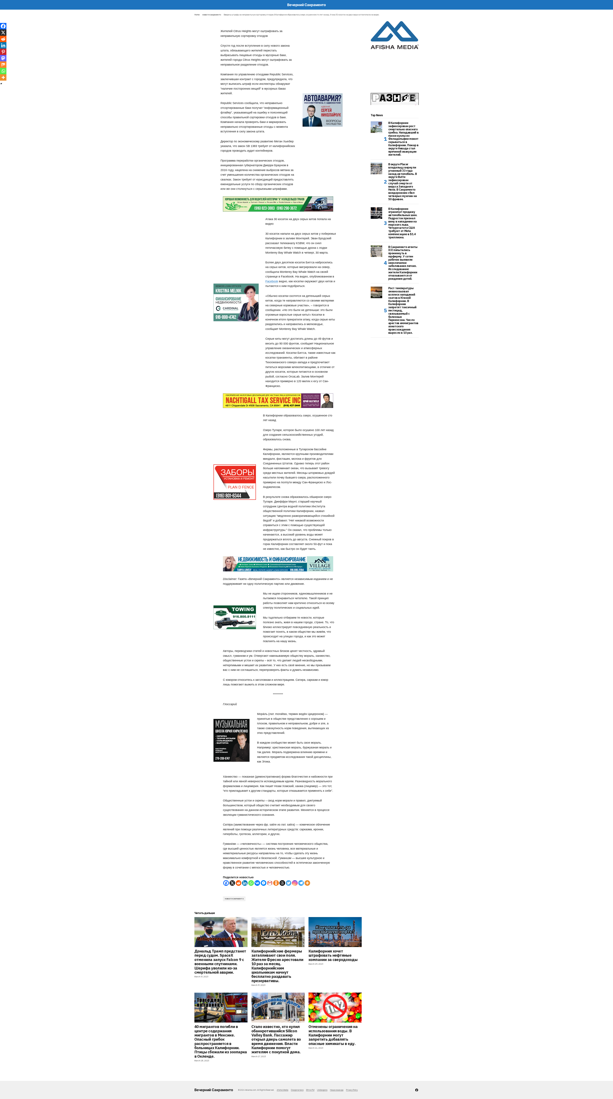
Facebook (271, 281)
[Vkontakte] (257, 883)
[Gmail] (270, 883)
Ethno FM (310, 1090)
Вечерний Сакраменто (306, 5)
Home (197, 14)
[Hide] (1, 83)
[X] (232, 883)
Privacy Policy (352, 1090)
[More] (307, 883)
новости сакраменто (211, 14)
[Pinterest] (3, 52)
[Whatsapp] (251, 883)
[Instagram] (295, 883)
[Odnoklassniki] (276, 883)
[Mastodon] (3, 58)
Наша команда (336, 1090)
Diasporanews (297, 1090)
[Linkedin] (245, 883)
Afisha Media (282, 1090)
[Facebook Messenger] (263, 883)
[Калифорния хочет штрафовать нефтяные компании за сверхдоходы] (335, 932)
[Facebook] (226, 883)
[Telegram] (301, 883)
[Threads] (282, 883)
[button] (195, 5)
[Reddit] (238, 883)
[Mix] (3, 64)
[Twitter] (288, 883)
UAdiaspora (322, 1090)
